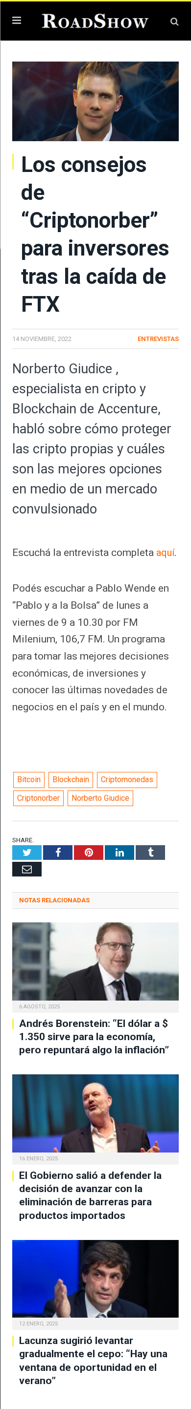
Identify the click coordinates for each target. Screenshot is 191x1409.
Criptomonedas (127, 779)
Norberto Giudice (100, 798)
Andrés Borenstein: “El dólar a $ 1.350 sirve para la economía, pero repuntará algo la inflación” (94, 1037)
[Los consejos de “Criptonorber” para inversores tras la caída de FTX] (95, 103)
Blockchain (70, 779)
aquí (166, 552)
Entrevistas (158, 338)
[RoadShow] (95, 20)
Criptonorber (38, 798)
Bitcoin (29, 779)
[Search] (174, 21)
